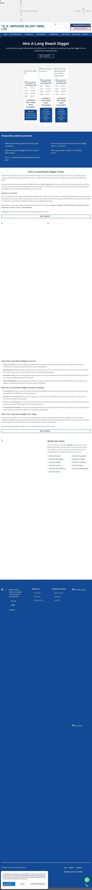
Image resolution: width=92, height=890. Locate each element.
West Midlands (27, 207)
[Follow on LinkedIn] (12, 11)
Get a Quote (66, 34)
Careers (78, 11)
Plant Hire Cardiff (54, 462)
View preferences (38, 884)
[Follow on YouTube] (14, 11)
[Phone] (87, 885)
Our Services (41, 34)
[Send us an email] (9, 11)
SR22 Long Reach (47, 184)
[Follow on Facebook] (2, 11)
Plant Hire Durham (55, 465)
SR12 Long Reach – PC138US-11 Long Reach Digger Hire (31, 83)
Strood (18, 207)
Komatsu (47, 86)
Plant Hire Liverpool (78, 459)
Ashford (53, 205)
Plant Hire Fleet (15, 34)
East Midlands (79, 205)
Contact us (4, 211)
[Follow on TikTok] (5, 11)
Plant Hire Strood (77, 465)
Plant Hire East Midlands (57, 468)
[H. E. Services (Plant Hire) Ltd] (23, 27)
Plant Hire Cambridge (56, 459)
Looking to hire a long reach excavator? (30, 103)
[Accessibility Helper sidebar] (2, 2)
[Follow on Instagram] (3, 11)
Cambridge (60, 205)
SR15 (35, 184)
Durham (71, 205)
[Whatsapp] (87, 879)
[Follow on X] (7, 11)
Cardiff (66, 205)
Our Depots (29, 34)
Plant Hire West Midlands (80, 468)
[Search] (17, 11)
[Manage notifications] (4, 885)
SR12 (31, 184)
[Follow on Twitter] (75, 878)
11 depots (69, 445)
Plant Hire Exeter (54, 472)
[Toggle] (3, 144)
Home (5, 34)
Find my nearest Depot (30, 11)
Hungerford (5, 207)
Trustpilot (12, 610)
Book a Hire (76, 34)
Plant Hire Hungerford (79, 456)
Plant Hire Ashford (55, 456)
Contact (88, 11)
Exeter (87, 205)
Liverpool (12, 207)
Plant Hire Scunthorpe (79, 462)
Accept (9, 884)
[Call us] (10, 11)
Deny (23, 884)
